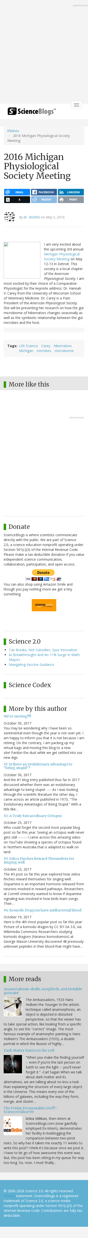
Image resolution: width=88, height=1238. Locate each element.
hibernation (63, 345)
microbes (44, 350)
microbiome (64, 350)
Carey (45, 345)
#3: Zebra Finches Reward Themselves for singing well (39, 860)
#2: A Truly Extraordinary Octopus (33, 816)
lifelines (13, 130)
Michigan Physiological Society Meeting (62, 256)
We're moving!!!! (17, 716)
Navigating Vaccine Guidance (31, 664)
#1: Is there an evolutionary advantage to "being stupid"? (38, 766)
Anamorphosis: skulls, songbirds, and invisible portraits (43, 991)
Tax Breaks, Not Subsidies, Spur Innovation (43, 649)
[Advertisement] (44, 52)
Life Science (28, 345)
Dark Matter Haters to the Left (29, 1050)
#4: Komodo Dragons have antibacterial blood (42, 910)
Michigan (26, 350)
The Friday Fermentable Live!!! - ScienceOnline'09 (31, 1110)
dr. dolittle (31, 217)
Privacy (9, 1195)
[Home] (32, 113)
